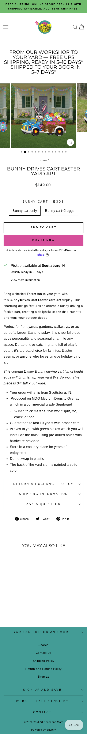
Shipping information (43, 494)
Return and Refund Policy (43, 668)
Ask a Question (43, 504)
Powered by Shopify (43, 729)
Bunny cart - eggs (43, 201)
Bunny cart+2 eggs (60, 210)
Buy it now (43, 240)
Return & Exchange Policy (43, 484)
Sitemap (43, 676)
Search (43, 645)
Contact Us (43, 652)
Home (42, 160)
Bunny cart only (24, 210)
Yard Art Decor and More (42, 632)
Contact (42, 712)
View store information (25, 280)
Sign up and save (42, 689)
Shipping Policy (43, 660)
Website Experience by (42, 701)
